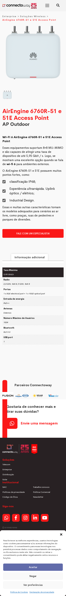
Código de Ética (10, 497)
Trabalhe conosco (41, 487)
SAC (4, 487)
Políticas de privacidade (13, 492)
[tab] (29, 257)
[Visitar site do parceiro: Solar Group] (36, 395)
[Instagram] (25, 518)
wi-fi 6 (11, 164)
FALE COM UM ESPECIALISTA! (33, 233)
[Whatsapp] (6, 518)
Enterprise (9, 16)
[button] (61, 534)
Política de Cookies (19, 592)
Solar (4, 479)
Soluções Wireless (33, 16)
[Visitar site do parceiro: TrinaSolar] (52, 395)
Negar (33, 576)
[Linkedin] (35, 518)
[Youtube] (45, 518)
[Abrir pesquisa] (58, 5)
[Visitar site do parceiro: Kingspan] (20, 395)
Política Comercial (41, 492)
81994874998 (10, 527)
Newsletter (38, 497)
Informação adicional (29, 257)
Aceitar (33, 567)
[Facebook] (16, 518)
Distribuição (8, 474)
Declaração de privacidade (41, 592)
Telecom (6, 464)
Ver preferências (33, 584)
